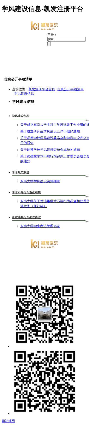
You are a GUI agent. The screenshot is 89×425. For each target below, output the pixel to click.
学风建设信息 (24, 93)
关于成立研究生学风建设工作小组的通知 (50, 131)
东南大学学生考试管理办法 (40, 226)
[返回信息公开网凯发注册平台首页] (44, 26)
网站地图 (8, 421)
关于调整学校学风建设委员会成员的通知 (50, 149)
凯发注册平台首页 (42, 89)
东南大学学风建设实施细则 (40, 181)
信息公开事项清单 (70, 89)
